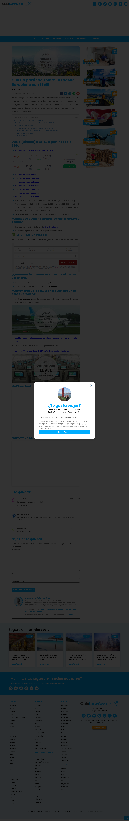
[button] (91, 385)
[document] (64, 410)
